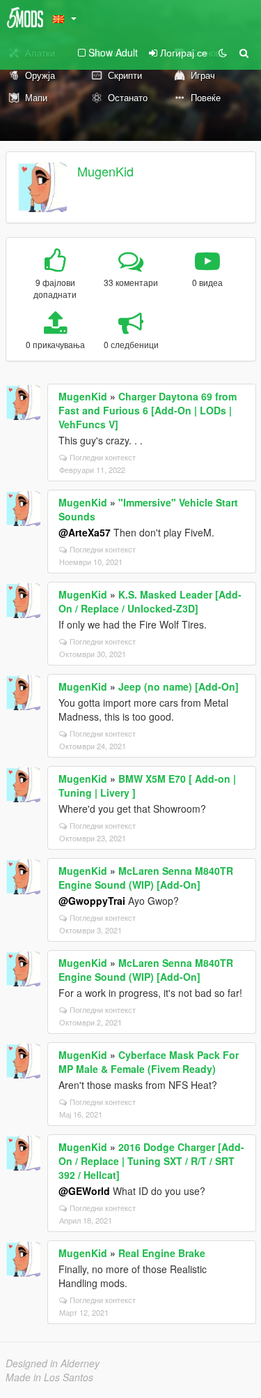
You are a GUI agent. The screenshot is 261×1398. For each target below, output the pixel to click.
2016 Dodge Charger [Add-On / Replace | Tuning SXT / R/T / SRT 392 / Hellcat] (151, 1161)
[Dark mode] (222, 52)
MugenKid (105, 171)
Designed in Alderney (53, 1363)
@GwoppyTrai (91, 901)
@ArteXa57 (84, 532)
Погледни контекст (103, 457)
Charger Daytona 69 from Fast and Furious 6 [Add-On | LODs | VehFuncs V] (147, 410)
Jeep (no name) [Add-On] (178, 686)
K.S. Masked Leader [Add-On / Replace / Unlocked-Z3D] (150, 601)
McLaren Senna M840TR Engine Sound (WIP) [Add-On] (145, 878)
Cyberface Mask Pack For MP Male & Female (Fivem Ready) (148, 1062)
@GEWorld (84, 1191)
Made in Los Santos (49, 1377)
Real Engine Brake (161, 1253)
